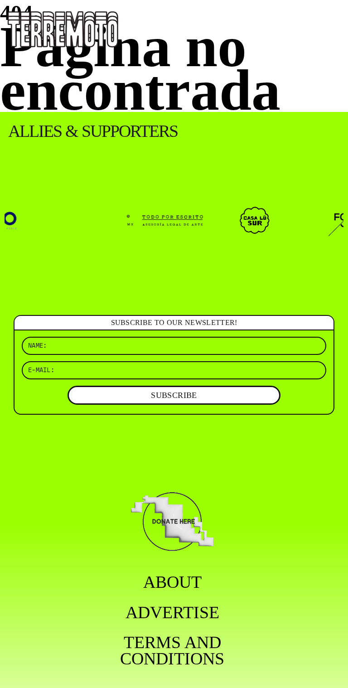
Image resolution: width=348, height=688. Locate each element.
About (172, 582)
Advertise (172, 612)
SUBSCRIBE (174, 395)
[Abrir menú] (333, 18)
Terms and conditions (172, 650)
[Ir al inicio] (63, 28)
